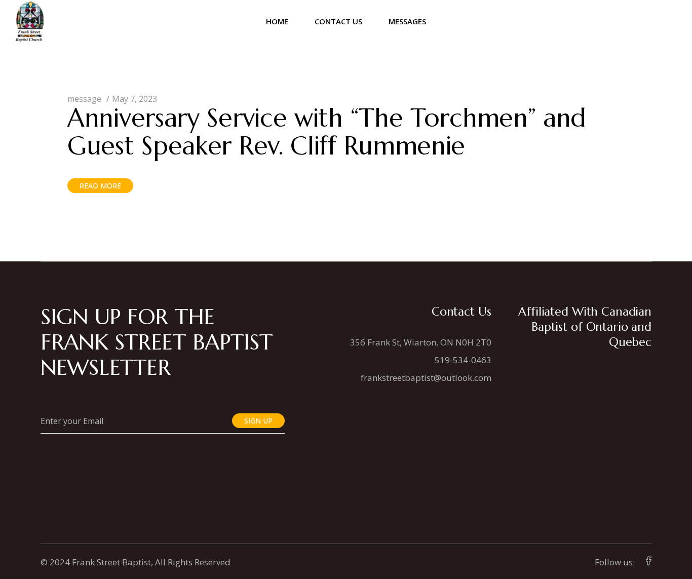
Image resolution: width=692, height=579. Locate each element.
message (84, 98)
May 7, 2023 (134, 98)
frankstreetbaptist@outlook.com (426, 377)
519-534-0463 (463, 360)
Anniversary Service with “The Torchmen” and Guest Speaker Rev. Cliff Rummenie (326, 132)
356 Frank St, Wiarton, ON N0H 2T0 (420, 342)
